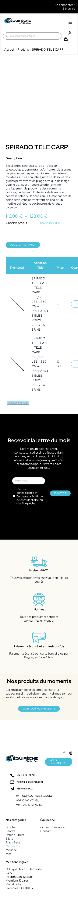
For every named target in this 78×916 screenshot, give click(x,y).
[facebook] (64, 753)
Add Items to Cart (18, 402)
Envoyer (60, 493)
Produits (23, 50)
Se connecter (64, 5)
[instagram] (70, 753)
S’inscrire (69, 9)
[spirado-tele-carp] (39, 102)
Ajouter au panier (22, 244)
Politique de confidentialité (29, 498)
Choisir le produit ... (18, 223)
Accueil (9, 50)
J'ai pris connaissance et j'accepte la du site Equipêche (29, 496)
